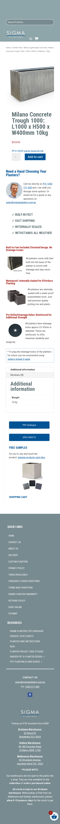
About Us (13, 548)
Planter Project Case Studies (26, 651)
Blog (12, 646)
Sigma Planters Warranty (22, 594)
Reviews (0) (16, 375)
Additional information (22, 369)
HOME (11, 535)
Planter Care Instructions (25, 641)
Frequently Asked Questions (24, 581)
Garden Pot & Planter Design (26, 656)
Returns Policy (16, 600)
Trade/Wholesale (18, 574)
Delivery (13, 555)
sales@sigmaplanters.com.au (21, 202)
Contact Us (14, 542)
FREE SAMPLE (17, 447)
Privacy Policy (16, 568)
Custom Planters (18, 561)
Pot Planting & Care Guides (25, 661)
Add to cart (35, 157)
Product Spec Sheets (21, 636)
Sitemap (12, 613)
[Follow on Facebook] (30, 694)
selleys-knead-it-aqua (19, 359)
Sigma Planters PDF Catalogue (27, 631)
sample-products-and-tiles (31, 457)
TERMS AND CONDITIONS (20, 587)
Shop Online (15, 607)
